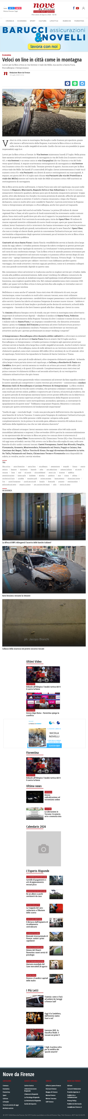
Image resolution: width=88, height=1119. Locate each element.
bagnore (14, 469)
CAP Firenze (49, 1102)
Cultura (42, 21)
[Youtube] (77, 8)
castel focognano (14, 481)
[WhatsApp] (75, 83)
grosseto (61, 481)
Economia (21, 21)
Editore (69, 1085)
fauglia (42, 481)
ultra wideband (39, 472)
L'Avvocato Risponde (31, 1094)
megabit (66, 466)
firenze (74, 466)
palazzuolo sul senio (9, 484)
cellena (74, 475)
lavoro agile (22, 475)
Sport (32, 21)
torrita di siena (65, 484)
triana (66, 475)
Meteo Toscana (51, 1098)
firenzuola (51, 481)
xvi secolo (78, 469)
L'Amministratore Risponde (30, 1090)
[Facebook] (74, 8)
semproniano (55, 466)
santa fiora (32, 466)
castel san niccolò (30, 481)
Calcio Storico (29, 1085)
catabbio (21, 478)
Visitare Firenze (51, 1089)
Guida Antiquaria (30, 1104)
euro (59, 475)
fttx (3, 481)
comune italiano (66, 469)
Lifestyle (54, 21)
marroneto (23, 469)
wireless (42, 475)
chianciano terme (74, 478)
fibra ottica (6, 466)
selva (41, 469)
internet (62, 472)
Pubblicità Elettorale (74, 1104)
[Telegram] (82, 83)
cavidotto (51, 475)
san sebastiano (52, 469)
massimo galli (32, 478)
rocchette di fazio (8, 478)
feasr (13, 472)
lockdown (32, 475)
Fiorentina (79, 21)
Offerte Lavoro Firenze (53, 1085)
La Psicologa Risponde (31, 1097)
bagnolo (33, 469)
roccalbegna (43, 466)
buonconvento (59, 478)
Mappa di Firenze (51, 1092)
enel (19, 472)
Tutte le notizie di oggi (11, 1105)
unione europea (45, 478)
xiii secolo (28, 472)
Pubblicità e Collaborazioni (72, 1096)
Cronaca (10, 21)
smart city (52, 472)
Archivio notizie (8, 1108)
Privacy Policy (71, 1100)
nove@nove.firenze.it (74, 1107)
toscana (5, 472)
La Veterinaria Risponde (32, 1100)
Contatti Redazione (74, 1089)
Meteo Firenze (50, 1095)
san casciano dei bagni (42, 484)
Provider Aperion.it (73, 1092)
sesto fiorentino (19, 466)
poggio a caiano (24, 484)
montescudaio (73, 481)
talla (54, 484)
